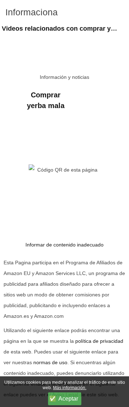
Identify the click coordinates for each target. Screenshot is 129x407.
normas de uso (50, 362)
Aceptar (68, 399)
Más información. (69, 387)
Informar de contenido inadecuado (64, 245)
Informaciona (31, 12)
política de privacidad (99, 341)
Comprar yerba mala (45, 100)
